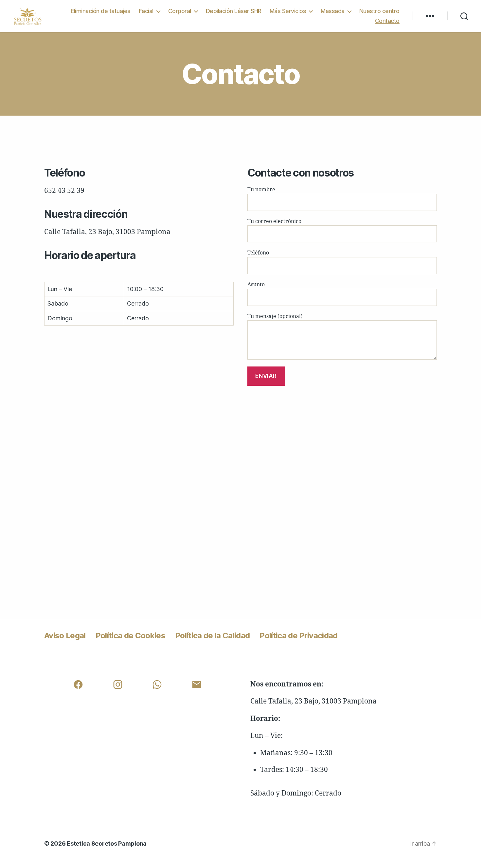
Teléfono (258, 253)
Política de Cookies (130, 635)
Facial (146, 11)
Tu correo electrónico (274, 221)
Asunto (256, 284)
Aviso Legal (65, 635)
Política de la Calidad (212, 635)
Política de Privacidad (298, 635)
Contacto (387, 20)
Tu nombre (261, 189)
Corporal (179, 11)
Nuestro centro (379, 11)
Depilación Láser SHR (233, 11)
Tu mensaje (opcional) (275, 316)
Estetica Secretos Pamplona (107, 843)
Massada (333, 11)
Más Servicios (288, 11)
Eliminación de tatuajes (101, 11)
